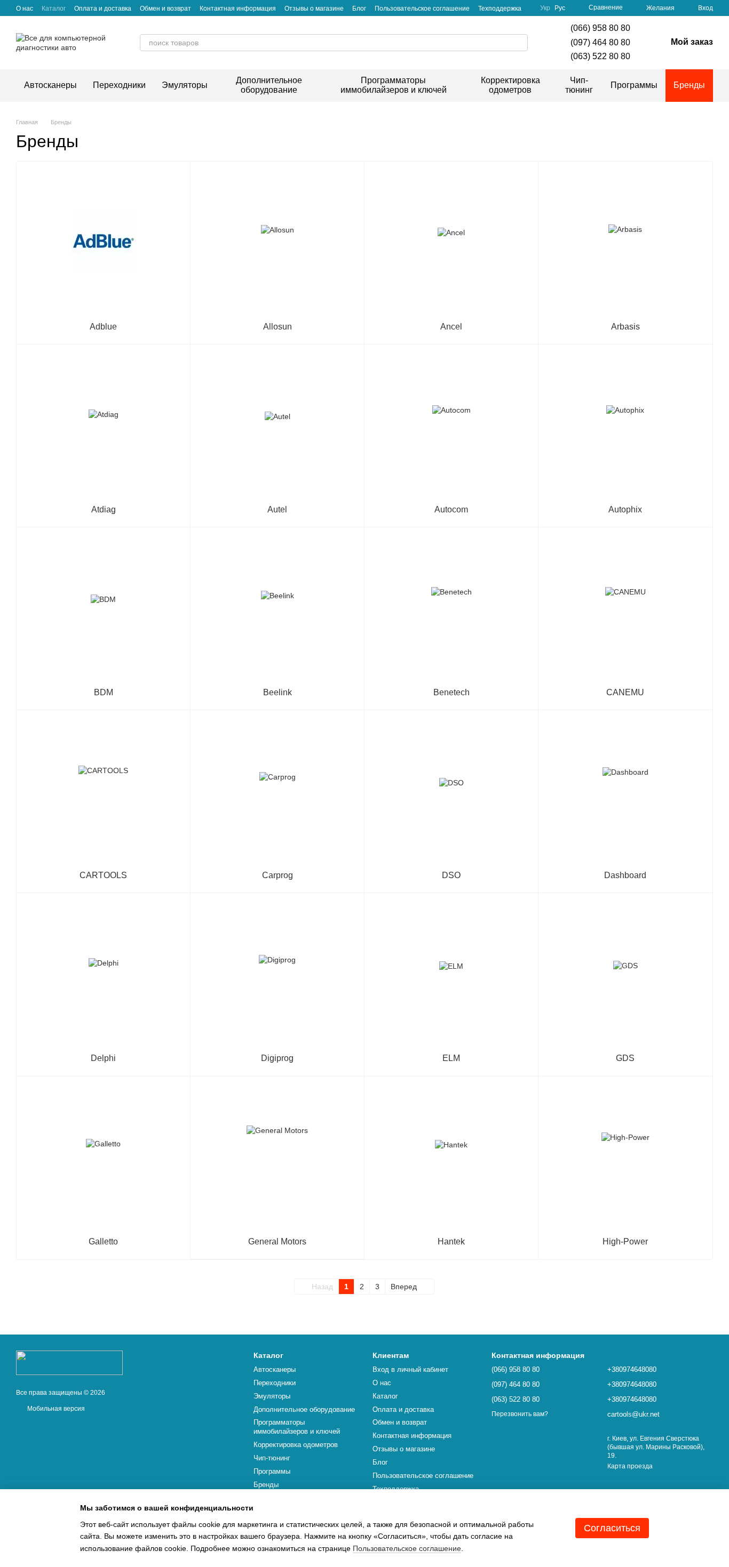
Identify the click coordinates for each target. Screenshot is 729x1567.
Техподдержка (499, 8)
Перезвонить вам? (520, 1414)
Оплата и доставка (102, 8)
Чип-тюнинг (579, 85)
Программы (634, 85)
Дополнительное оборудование (269, 85)
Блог (359, 8)
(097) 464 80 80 (600, 42)
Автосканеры (50, 85)
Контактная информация (238, 8)
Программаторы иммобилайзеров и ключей (393, 85)
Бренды (689, 85)
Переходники (119, 85)
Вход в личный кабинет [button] (410, 1369)
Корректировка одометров (510, 85)
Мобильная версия (55, 1408)
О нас (24, 8)
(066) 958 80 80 (600, 28)
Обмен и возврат (165, 8)
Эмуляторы (185, 85)
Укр (545, 8)
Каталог (54, 8)
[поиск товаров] (519, 42)
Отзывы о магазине (314, 8)
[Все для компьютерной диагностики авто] (69, 1362)
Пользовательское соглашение (422, 8)
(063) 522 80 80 (600, 56)
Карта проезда (630, 1466)
